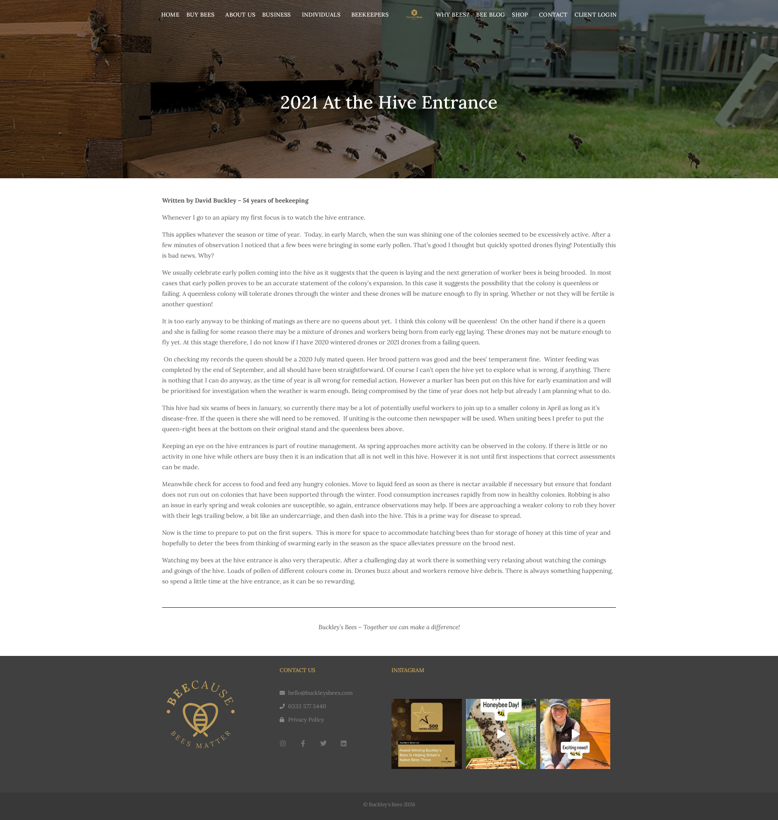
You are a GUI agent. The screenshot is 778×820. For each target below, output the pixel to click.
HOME (170, 14)
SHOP (520, 14)
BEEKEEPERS (370, 14)
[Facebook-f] (303, 743)
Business (276, 14)
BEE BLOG (490, 14)
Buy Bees (200, 14)
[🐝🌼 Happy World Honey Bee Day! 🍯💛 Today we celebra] (501, 734)
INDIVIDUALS (321, 14)
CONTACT (553, 14)
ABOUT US (240, 14)
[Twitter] (323, 743)
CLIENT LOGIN (596, 14)
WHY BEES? (452, 14)
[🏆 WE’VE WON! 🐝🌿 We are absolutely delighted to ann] (426, 734)
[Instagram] (283, 743)
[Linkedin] (343, 743)
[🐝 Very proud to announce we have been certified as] (575, 734)
